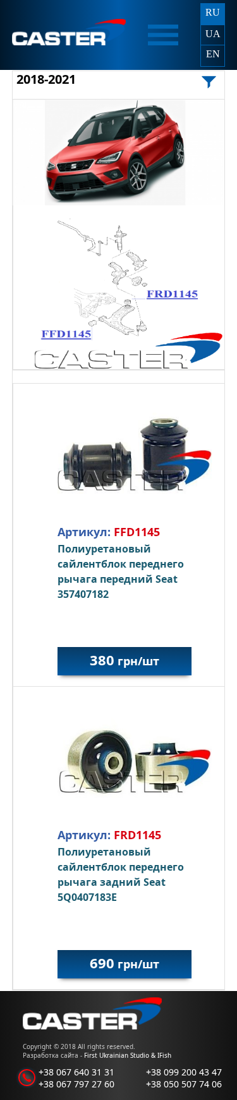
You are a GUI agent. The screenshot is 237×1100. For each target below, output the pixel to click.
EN (213, 54)
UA (213, 33)
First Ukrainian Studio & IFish (127, 1055)
